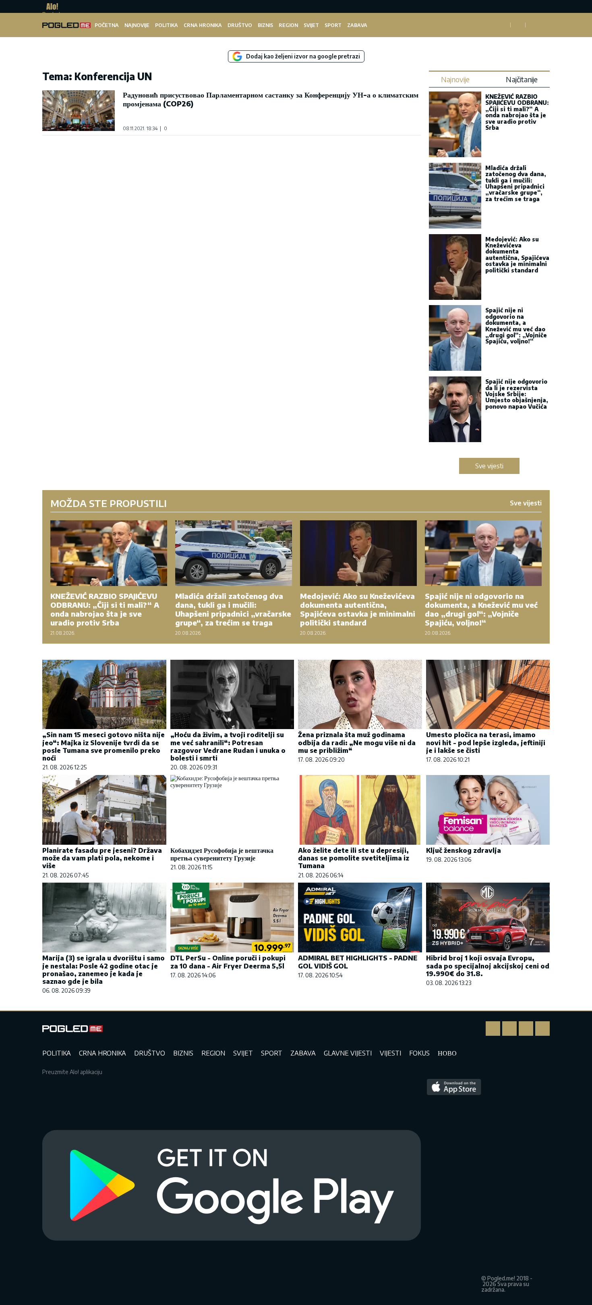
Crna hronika (203, 25)
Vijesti (390, 1053)
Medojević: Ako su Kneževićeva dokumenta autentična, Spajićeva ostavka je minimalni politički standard (517, 255)
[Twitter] (526, 1028)
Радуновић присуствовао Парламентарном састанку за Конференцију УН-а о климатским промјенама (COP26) (270, 99)
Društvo (240, 25)
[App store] (454, 1186)
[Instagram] (509, 1028)
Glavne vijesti (348, 1053)
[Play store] (231, 1186)
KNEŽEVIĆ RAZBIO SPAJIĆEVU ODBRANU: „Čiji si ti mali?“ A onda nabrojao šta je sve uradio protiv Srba (517, 112)
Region (288, 25)
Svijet (311, 25)
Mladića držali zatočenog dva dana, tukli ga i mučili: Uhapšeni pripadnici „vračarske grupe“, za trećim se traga (515, 183)
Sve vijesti (489, 466)
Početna (107, 25)
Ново (447, 1053)
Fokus (419, 1053)
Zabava (357, 25)
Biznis (265, 25)
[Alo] (50, 6)
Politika (166, 25)
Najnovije (136, 25)
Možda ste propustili (108, 503)
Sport (333, 25)
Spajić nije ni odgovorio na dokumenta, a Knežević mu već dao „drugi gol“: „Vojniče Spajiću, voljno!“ (516, 326)
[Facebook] (493, 1028)
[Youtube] (542, 1028)
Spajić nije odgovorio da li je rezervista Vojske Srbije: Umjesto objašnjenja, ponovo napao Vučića (516, 394)
